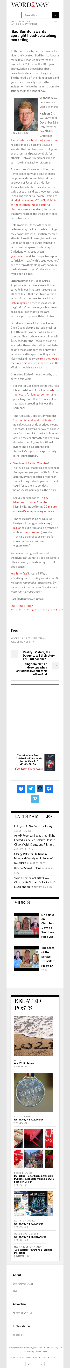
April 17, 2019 (21, 1227)
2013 (38, 610)
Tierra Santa (38, 285)
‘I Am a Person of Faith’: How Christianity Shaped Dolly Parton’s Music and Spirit (35, 882)
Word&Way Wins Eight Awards (30, 1237)
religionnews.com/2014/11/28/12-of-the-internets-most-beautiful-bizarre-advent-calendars (33, 205)
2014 (30, 610)
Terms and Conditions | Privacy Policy (34, 1357)
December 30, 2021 (23, 1067)
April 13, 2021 (21, 1185)
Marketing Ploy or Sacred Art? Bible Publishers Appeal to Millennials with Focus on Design (34, 1179)
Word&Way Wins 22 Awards (28, 1119)
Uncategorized (22, 1117)
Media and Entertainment (28, 1247)
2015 (22, 610)
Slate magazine (20, 303)
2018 (22, 605)
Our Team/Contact (23, 1284)
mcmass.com (33, 532)
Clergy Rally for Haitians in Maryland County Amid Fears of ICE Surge (33, 858)
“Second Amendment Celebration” (34, 420)
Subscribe (18, 1335)
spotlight (31, 642)
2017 (30, 605)
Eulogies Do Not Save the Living (33, 826)
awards (15, 638)
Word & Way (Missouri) (26, 1234)
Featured (19, 1060)
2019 (14, 605)
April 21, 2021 (21, 1123)
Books (17, 1173)
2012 (46, 610)
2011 (54, 610)
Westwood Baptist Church (29, 463)
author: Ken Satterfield (24, 24)
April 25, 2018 (21, 1240)
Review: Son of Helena (27, 868)
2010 (62, 610)
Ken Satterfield (19, 573)
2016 (14, 610)
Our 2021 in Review (24, 1063)
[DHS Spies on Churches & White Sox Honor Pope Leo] (26, 936)
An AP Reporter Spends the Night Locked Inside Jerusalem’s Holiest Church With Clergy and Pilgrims (34, 840)
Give (15, 1291)
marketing (39, 638)
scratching (17, 642)
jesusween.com (20, 256)
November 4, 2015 (22, 1256)
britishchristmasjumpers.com (40, 140)
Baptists (19, 1221)
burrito (26, 638)
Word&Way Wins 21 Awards (28, 1223)
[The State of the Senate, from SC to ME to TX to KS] (26, 970)
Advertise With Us (23, 1313)
